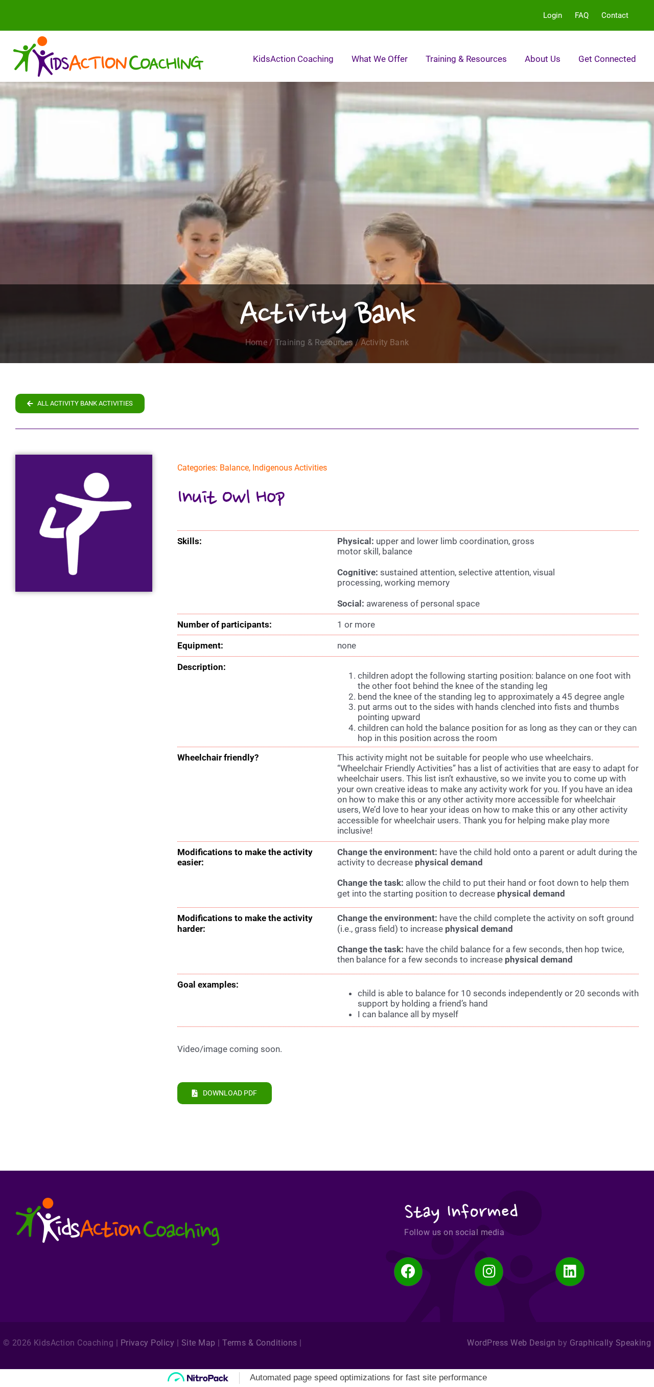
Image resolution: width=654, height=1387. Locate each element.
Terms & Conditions (259, 1343)
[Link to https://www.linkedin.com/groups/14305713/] (569, 1271)
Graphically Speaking (610, 1343)
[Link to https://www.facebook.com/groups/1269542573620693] (408, 1271)
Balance (234, 468)
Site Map (198, 1343)
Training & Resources (314, 342)
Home (256, 342)
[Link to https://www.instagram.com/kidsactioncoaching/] (489, 1271)
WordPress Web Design (511, 1343)
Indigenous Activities (289, 468)
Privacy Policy (148, 1343)
